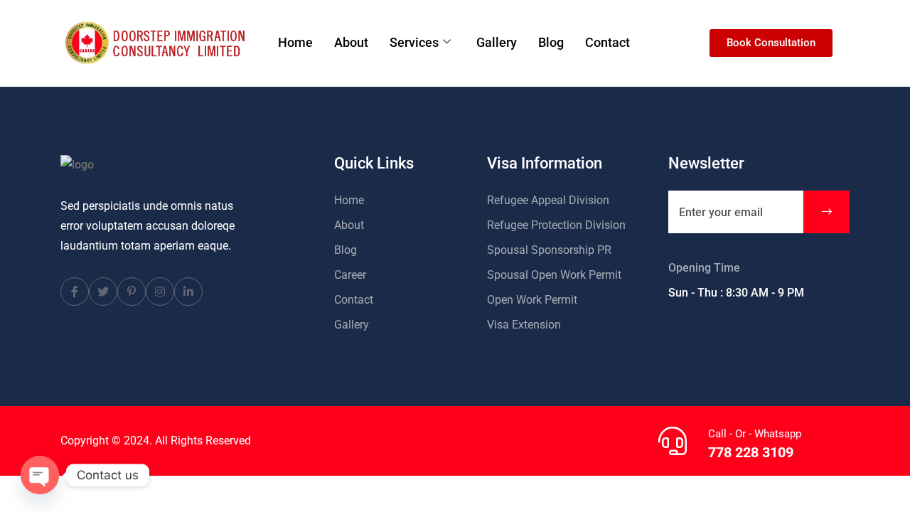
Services (414, 42)
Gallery (496, 42)
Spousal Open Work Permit (554, 275)
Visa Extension (524, 324)
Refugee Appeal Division (548, 200)
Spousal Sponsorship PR (549, 250)
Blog (551, 42)
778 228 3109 (750, 452)
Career (350, 275)
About (351, 42)
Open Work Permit (532, 299)
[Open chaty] (40, 475)
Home (295, 42)
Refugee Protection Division (556, 225)
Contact (607, 42)
